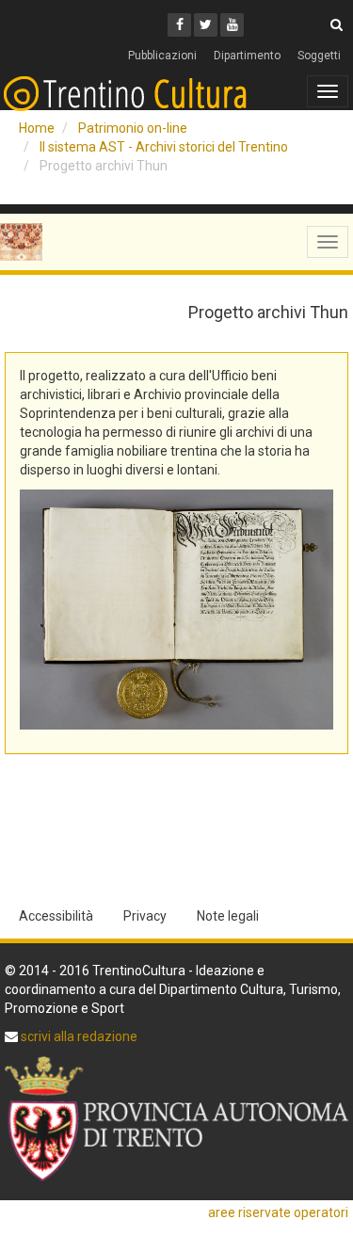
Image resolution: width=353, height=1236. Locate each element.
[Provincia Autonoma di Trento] (176, 1119)
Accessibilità (56, 915)
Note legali (228, 915)
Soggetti (319, 55)
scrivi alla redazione (77, 1036)
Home (37, 128)
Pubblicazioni (162, 55)
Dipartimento (247, 55)
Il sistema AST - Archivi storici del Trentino (164, 146)
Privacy (145, 915)
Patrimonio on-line (132, 128)
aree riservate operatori (278, 1212)
